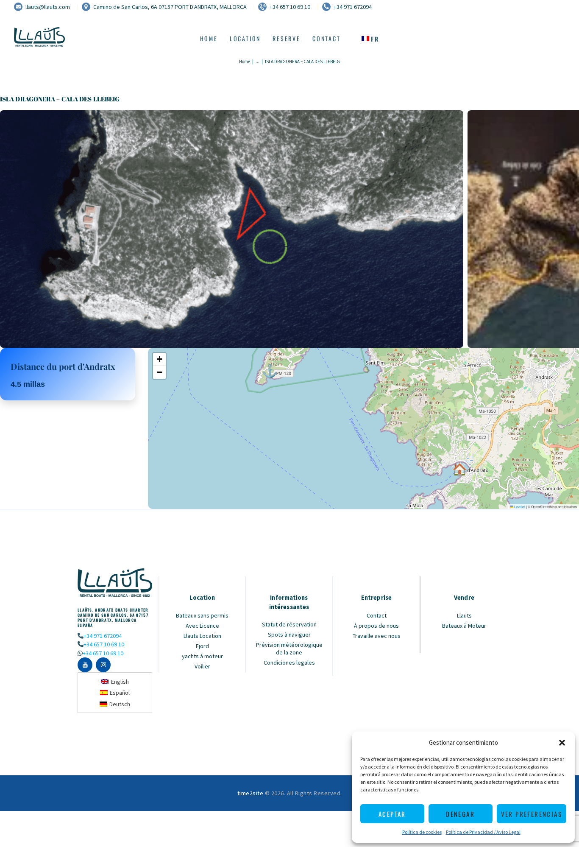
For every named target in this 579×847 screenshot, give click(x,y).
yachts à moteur (202, 656)
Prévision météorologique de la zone (289, 648)
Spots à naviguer (289, 634)
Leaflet (519, 506)
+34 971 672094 (103, 636)
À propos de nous (376, 625)
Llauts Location (202, 636)
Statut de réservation (289, 624)
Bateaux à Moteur (464, 625)
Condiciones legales (289, 662)
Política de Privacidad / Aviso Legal (483, 832)
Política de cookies (422, 832)
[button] (562, 742)
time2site (250, 793)
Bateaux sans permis (202, 615)
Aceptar (392, 814)
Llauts (464, 615)
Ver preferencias (531, 814)
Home (244, 61)
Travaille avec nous (377, 636)
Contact (377, 615)
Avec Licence (202, 625)
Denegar (460, 814)
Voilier (202, 666)
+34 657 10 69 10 (104, 644)
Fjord (202, 646)
